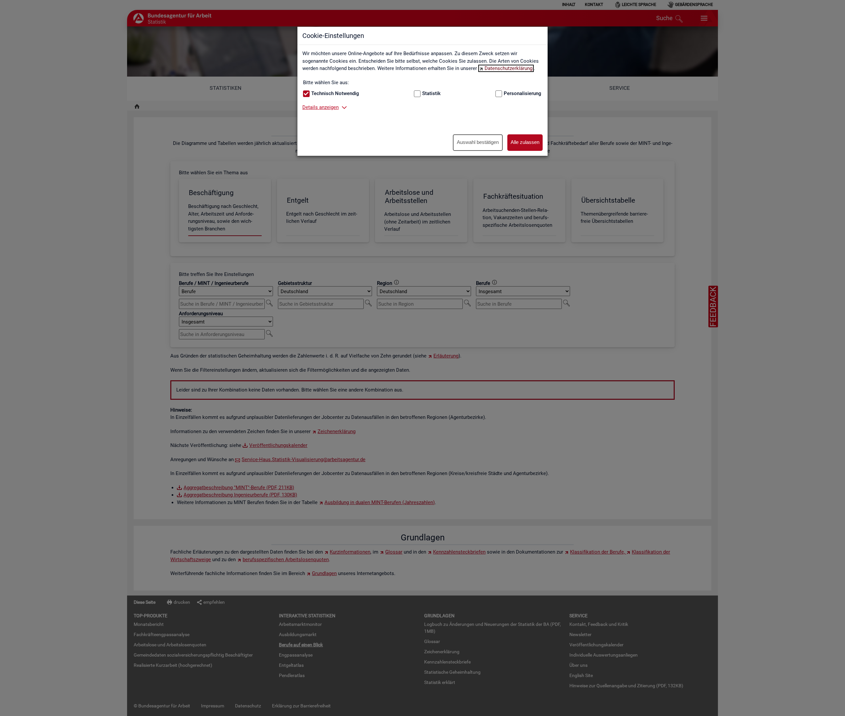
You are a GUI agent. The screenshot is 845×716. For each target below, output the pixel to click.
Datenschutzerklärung (508, 68)
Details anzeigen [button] (320, 107)
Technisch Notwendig (335, 93)
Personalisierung (522, 93)
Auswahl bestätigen (478, 142)
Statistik (431, 93)
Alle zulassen (525, 142)
